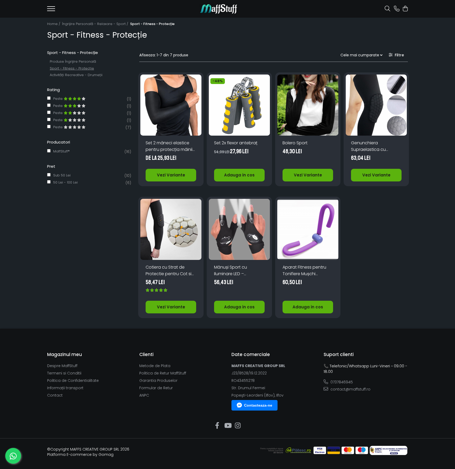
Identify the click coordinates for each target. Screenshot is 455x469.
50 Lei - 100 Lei (65, 182)
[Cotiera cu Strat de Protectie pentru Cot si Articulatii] (170, 229)
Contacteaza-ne (258, 405)
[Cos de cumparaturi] (405, 9)
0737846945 (341, 382)
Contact (55, 395)
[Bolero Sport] (307, 105)
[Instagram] (238, 426)
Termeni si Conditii (64, 373)
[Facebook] (217, 426)
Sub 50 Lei (62, 175)
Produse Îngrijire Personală (73, 61)
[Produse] (51, 10)
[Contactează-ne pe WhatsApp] (13, 456)
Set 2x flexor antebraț (236, 143)
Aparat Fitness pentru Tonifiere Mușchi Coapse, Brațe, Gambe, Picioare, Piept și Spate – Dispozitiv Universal (307, 270)
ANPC (144, 395)
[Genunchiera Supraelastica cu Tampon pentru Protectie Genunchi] (376, 105)
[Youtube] (227, 426)
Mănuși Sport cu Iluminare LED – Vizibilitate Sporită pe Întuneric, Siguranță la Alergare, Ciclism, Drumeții (236, 270)
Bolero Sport (295, 143)
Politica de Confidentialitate (73, 380)
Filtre (398, 55)
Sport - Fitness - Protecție (72, 68)
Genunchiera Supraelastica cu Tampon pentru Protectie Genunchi (370, 146)
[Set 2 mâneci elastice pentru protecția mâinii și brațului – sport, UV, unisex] (170, 105)
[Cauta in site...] (387, 9)
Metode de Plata (154, 365)
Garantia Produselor (158, 380)
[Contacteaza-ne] (396, 9)
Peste (58, 98)
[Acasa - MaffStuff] (219, 9)
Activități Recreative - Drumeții (76, 74)
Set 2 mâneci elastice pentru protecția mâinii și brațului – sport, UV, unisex (169, 146)
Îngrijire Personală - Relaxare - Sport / (95, 23)
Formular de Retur (156, 388)
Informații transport (65, 388)
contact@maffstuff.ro (349, 389)
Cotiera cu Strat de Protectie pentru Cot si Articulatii (168, 270)
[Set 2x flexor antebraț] (239, 105)
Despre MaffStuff (62, 365)
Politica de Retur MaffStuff (162, 373)
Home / (54, 23)
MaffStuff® (61, 151)
